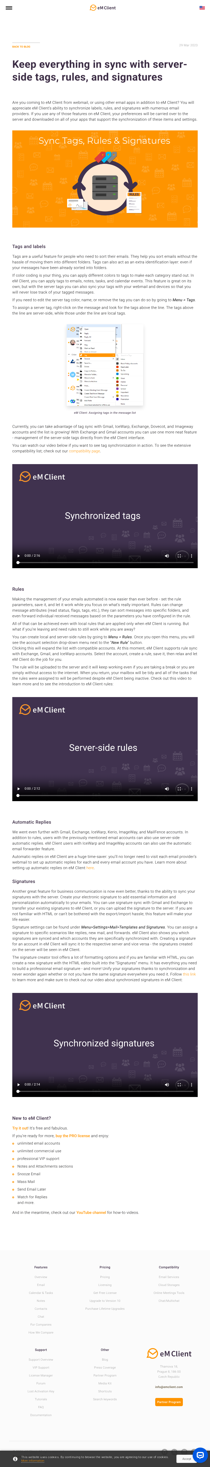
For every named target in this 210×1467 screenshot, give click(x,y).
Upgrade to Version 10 (105, 1301)
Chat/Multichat (169, 1301)
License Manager (41, 1375)
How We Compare (41, 1332)
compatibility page (84, 451)
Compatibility (169, 1267)
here (90, 868)
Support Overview (41, 1359)
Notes (41, 1301)
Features (41, 1267)
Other (105, 1350)
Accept (186, 1459)
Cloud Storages (169, 1285)
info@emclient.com (169, 1387)
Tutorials (41, 1399)
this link (189, 974)
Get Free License (105, 1293)
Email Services (169, 1277)
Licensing (105, 1285)
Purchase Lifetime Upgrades (104, 1309)
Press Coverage (105, 1367)
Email (41, 1285)
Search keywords (105, 1399)
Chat (41, 1316)
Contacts (41, 1309)
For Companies (41, 1324)
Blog (105, 1359)
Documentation (40, 1415)
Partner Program (105, 1375)
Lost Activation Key (41, 1391)
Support (41, 1350)
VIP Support (41, 1367)
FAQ (41, 1407)
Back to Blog (21, 46)
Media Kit (104, 1383)
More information (32, 1460)
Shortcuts (105, 1391)
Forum (40, 1383)
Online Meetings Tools (169, 1293)
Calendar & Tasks (41, 1293)
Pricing (105, 1267)
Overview (41, 1277)
